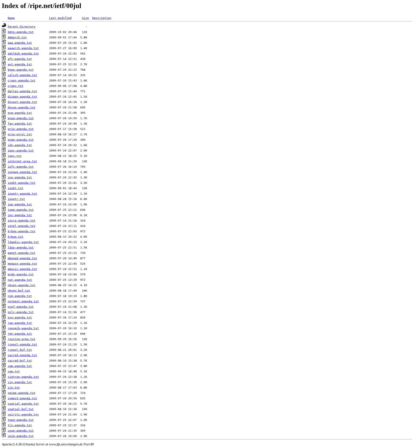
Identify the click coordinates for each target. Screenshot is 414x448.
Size (85, 18)
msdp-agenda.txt (21, 274)
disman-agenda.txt (22, 96)
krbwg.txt (15, 236)
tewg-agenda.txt (21, 419)
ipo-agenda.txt (20, 177)
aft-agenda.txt (20, 59)
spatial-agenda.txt (23, 403)
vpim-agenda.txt (21, 436)
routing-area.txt (21, 339)
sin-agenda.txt (20, 382)
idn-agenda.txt (20, 145)
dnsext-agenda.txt (22, 102)
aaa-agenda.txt (20, 42)
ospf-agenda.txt (21, 306)
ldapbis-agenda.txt (23, 242)
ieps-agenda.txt (21, 150)
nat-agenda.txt (20, 279)
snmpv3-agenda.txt (22, 398)
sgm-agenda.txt (20, 366)
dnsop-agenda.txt (21, 107)
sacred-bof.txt (20, 360)
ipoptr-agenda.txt (22, 193)
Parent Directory (21, 26)
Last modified (60, 18)
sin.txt (14, 387)
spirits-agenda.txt (23, 414)
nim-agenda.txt (20, 296)
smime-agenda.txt (21, 393)
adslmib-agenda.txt (23, 53)
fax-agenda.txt (20, 123)
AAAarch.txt (17, 37)
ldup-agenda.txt (21, 247)
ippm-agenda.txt (21, 209)
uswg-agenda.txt (21, 430)
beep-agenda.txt (21, 69)
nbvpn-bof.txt (19, 290)
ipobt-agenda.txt (21, 182)
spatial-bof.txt (21, 409)
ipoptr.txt (16, 199)
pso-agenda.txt (20, 317)
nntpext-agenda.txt (23, 301)
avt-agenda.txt (20, 64)
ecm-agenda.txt (20, 112)
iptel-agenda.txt (21, 226)
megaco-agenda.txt (22, 263)
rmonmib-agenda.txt (23, 328)
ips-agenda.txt (20, 215)
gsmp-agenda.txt (21, 139)
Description (101, 18)
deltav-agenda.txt (22, 91)
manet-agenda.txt (21, 252)
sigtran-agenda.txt (23, 376)
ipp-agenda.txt (20, 204)
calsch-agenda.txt (22, 75)
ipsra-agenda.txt (21, 220)
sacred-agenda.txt (22, 355)
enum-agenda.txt (21, 118)
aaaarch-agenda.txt (23, 48)
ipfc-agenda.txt (21, 166)
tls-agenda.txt (20, 425)
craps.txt (15, 85)
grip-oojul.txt (20, 134)
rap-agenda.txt (20, 323)
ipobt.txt (15, 188)
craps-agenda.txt (21, 80)
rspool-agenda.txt (22, 344)
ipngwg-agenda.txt (22, 172)
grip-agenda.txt (21, 129)
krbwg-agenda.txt (21, 231)
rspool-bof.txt (20, 349)
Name (11, 18)
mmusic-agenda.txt (22, 269)
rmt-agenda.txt (20, 333)
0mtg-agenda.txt (21, 32)
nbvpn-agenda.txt (21, 285)
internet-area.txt (22, 161)
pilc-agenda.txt (21, 312)
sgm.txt (14, 371)
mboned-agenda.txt (22, 258)
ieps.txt (15, 156)
